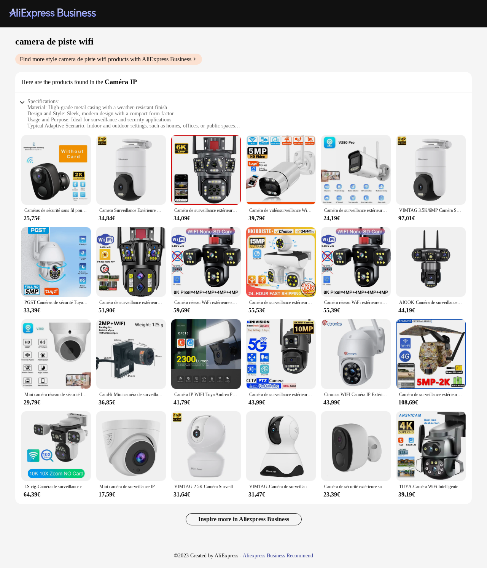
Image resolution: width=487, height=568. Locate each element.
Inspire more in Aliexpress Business (243, 519)
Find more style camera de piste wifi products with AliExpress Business (105, 59)
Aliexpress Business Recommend (278, 555)
